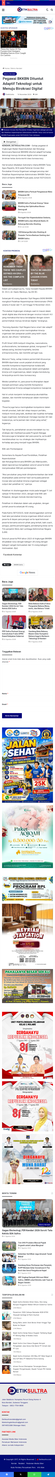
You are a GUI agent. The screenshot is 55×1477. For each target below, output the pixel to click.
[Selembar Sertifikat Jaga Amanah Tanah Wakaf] (9, 1257)
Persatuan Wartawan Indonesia (14, 1442)
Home (6, 68)
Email (5, 704)
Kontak (14, 1463)
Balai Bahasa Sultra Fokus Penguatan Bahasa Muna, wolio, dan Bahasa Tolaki (40, 606)
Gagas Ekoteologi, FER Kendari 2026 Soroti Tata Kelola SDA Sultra (12, 606)
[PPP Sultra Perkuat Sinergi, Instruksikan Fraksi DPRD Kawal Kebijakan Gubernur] (14, 622)
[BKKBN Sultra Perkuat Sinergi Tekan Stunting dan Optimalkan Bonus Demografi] (9, 206)
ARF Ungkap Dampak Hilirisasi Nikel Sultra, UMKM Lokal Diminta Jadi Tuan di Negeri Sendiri (35, 1280)
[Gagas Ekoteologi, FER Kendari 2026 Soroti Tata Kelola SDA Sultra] (14, 594)
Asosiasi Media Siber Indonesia (14, 1439)
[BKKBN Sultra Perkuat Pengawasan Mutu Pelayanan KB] (9, 195)
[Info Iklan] (27, 20)
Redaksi (21, 1463)
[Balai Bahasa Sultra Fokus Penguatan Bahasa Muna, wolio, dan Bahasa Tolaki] (41, 594)
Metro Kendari (16, 68)
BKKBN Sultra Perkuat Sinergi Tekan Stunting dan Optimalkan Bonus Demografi (33, 206)
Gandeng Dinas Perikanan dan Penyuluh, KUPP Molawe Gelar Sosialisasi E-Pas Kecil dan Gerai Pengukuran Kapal (35, 1267)
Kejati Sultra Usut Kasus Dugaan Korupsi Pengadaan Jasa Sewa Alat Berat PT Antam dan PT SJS (32, 1346)
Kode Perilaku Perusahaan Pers (23, 1467)
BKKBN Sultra (18, 565)
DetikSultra (10, 94)
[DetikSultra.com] (27, 9)
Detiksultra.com (45, 1459)
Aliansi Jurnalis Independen (13, 1445)
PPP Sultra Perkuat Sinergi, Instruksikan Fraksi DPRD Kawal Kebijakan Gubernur (13, 633)
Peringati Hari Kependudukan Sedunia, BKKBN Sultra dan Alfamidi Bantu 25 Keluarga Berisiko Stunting (34, 221)
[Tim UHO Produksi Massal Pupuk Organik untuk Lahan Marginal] (9, 1246)
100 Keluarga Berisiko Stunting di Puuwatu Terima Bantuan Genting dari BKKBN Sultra (34, 235)
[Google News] (27, 572)
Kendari (9, 1402)
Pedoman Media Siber (35, 1463)
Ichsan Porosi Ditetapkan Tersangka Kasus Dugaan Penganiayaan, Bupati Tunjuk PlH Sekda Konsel (32, 1369)
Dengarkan (11, 142)
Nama (5, 694)
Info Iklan (40, 1467)
